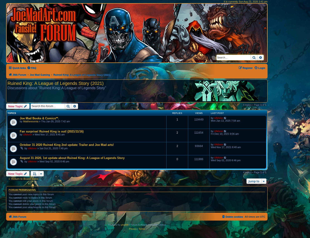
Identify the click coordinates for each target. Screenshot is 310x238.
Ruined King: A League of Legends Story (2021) (55, 83)
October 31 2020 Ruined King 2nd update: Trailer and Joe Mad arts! (67, 145)
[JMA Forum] (44, 24)
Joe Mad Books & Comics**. (39, 118)
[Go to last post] (225, 118)
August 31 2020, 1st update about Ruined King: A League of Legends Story (72, 158)
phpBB (124, 225)
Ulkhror (218, 118)
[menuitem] (31, 68)
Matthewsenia (30, 121)
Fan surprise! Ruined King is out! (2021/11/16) (52, 131)
